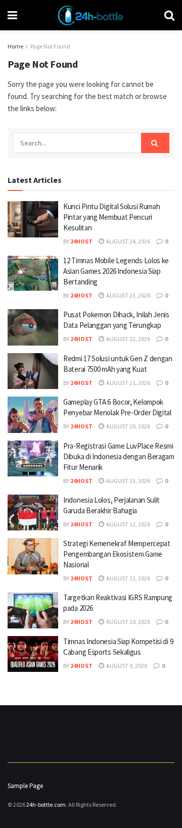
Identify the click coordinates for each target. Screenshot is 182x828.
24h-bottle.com (46, 804)
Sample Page (25, 786)
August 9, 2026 (126, 665)
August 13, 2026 (127, 480)
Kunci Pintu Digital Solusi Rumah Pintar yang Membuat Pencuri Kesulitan (111, 217)
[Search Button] (155, 143)
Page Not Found (50, 46)
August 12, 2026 (127, 524)
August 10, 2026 (127, 621)
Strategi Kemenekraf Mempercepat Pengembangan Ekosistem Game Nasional (116, 554)
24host (81, 241)
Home (15, 46)
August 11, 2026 (127, 578)
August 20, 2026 (127, 426)
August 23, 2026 (127, 295)
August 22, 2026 (127, 339)
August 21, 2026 (127, 382)
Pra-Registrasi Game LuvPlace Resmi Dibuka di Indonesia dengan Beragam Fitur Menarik (118, 456)
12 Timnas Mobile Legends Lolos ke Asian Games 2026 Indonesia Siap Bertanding (116, 271)
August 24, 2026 (127, 241)
